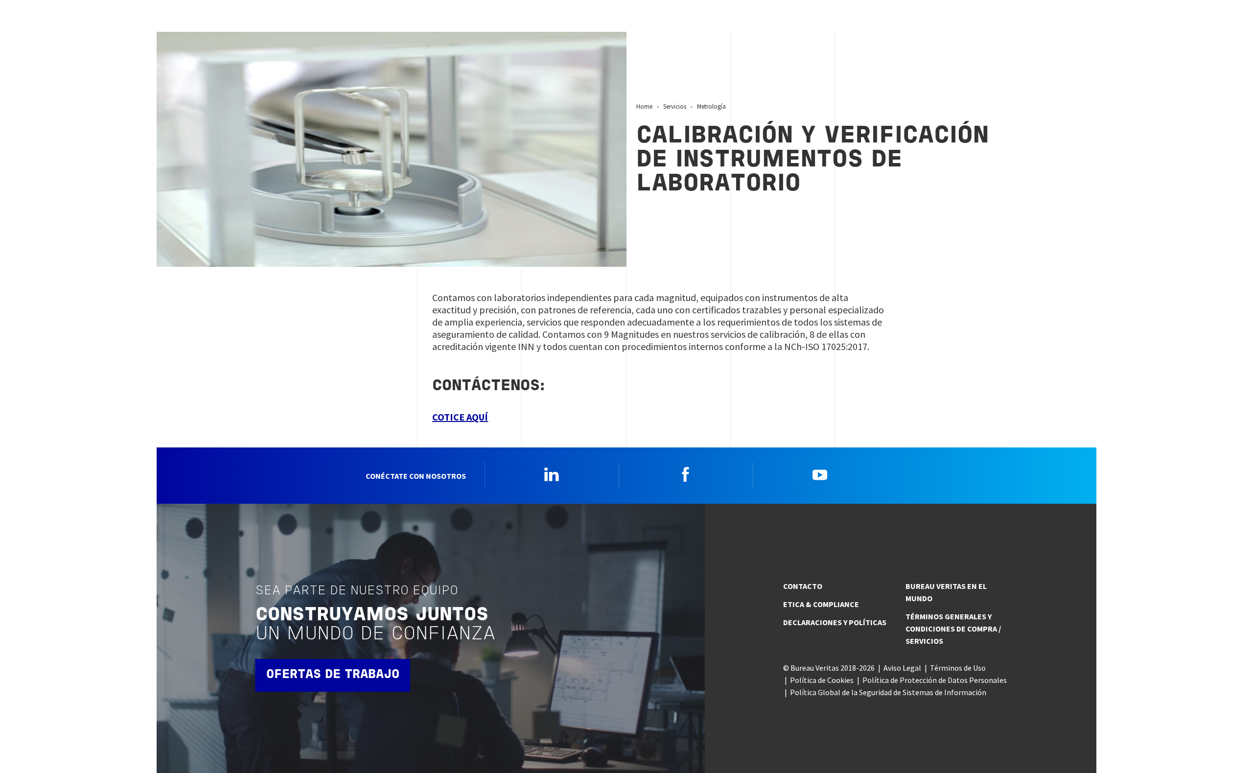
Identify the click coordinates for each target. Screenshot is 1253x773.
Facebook (685, 474)
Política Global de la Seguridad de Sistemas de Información (888, 692)
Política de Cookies (822, 680)
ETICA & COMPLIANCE (821, 604)
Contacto (802, 586)
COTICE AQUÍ (460, 417)
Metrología (711, 106)
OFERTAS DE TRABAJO (332, 674)
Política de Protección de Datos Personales (934, 680)
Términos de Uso (958, 668)
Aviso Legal (902, 668)
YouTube (819, 474)
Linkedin (551, 474)
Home (644, 106)
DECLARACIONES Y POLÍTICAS (834, 622)
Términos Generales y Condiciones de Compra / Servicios (953, 628)
